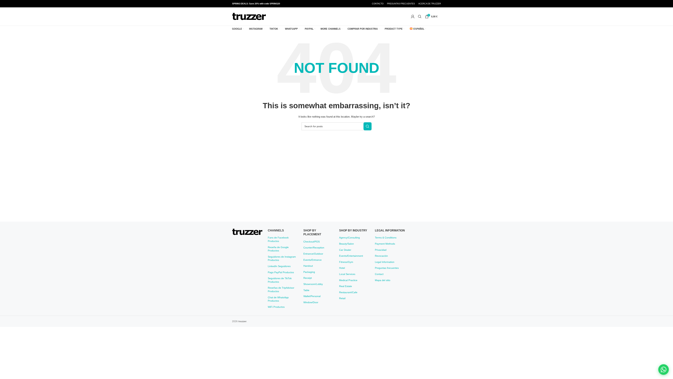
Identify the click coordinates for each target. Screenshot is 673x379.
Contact (379, 274)
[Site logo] (249, 16)
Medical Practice (348, 280)
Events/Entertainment (351, 255)
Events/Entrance (312, 259)
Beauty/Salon (346, 243)
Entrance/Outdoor (313, 253)
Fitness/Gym (346, 262)
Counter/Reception (313, 247)
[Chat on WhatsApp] (663, 369)
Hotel (342, 268)
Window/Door (310, 302)
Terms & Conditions (385, 237)
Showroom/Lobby (313, 284)
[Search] (419, 16)
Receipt (307, 278)
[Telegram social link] (366, 3)
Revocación (381, 255)
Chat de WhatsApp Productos (278, 299)
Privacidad (380, 249)
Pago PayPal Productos (281, 272)
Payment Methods (385, 243)
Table (306, 290)
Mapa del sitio (382, 280)
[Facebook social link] (348, 3)
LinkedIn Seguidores (279, 266)
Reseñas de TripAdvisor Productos (281, 289)
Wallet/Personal (312, 296)
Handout (308, 265)
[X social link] (353, 3)
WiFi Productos (276, 306)
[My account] (412, 16)
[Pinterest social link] (357, 3)
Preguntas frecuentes (387, 268)
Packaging (309, 272)
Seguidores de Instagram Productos (282, 258)
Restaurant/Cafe (348, 292)
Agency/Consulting (349, 237)
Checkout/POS (311, 241)
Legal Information (384, 262)
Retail (342, 298)
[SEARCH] (367, 126)
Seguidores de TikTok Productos (280, 280)
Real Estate (345, 286)
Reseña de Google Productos (278, 249)
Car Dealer (345, 249)
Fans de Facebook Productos (278, 239)
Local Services (347, 274)
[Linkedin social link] (362, 3)
